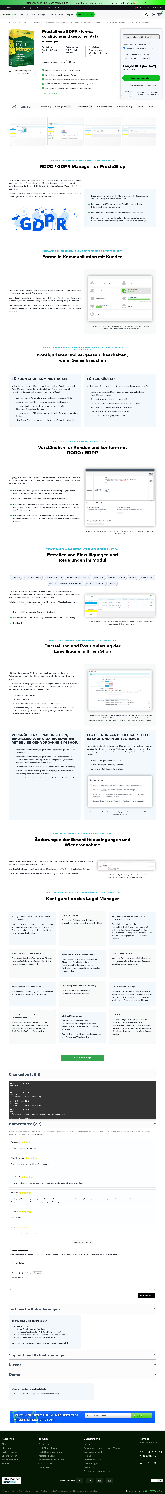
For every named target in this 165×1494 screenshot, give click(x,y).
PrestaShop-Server (47, 1455)
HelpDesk (89, 1455)
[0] (160, 14)
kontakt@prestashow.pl (151, 1451)
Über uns (6, 1448)
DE (160, 1480)
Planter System (45, 1463)
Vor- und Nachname (19, 1263)
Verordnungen (91, 1463)
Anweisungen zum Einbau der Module (102, 1448)
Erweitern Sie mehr (50, 93)
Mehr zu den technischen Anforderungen (38, 1343)
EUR (153, 1480)
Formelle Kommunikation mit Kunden (61, 75)
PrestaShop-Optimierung (50, 1452)
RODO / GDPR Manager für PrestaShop (62, 70)
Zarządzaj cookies (133, 1491)
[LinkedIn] (141, 1463)
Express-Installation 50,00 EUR (138, 48)
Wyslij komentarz (146, 1295)
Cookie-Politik (91, 1467)
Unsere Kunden (9, 1455)
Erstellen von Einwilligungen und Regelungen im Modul (68, 88)
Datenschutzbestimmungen (97, 1471)
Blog (4, 1444)
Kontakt (6, 1463)
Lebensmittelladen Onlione (51, 1459)
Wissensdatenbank (93, 1452)
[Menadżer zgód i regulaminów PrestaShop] (28, 131)
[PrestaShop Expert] (11, 1480)
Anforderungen (72, 47)
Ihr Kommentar (17, 1278)
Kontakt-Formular (149, 1442)
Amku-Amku (44, 1467)
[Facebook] (149, 1463)
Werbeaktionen (45, 1444)
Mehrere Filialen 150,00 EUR (136, 58)
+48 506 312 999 (148, 1455)
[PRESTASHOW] (9, 14)
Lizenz (139, 106)
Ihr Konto (88, 1444)
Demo (150, 106)
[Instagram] (156, 1463)
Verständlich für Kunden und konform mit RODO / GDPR (69, 84)
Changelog (63, 106)
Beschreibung (44, 106)
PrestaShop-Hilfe (92, 1459)
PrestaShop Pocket (116, 2)
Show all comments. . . (82, 1242)
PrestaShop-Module (47, 1448)
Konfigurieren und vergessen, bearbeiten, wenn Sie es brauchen (72, 79)
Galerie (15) (26, 106)
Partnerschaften (10, 1452)
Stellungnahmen (10, 1459)
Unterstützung (124, 106)
